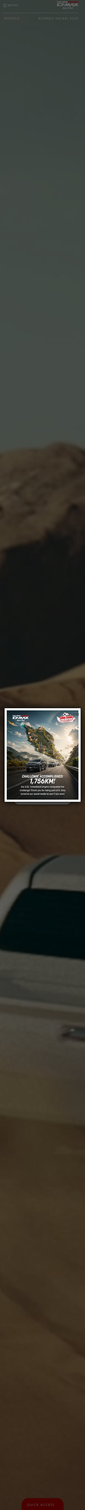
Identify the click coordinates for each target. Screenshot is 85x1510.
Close (74, 714)
